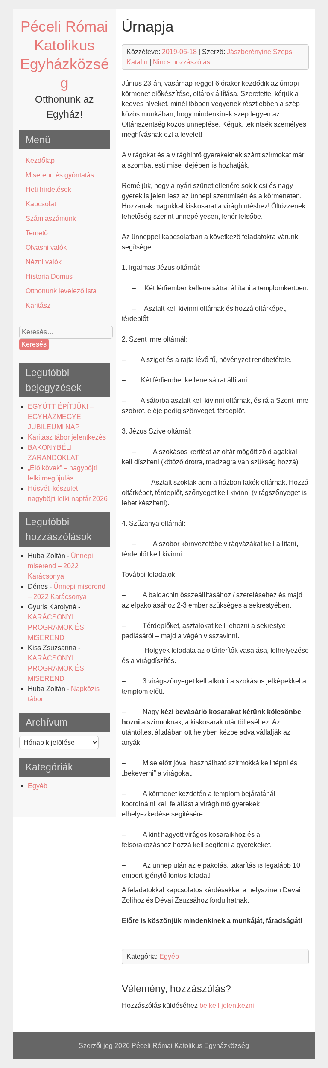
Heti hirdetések (48, 189)
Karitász (38, 305)
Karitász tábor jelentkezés (67, 437)
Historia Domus (49, 276)
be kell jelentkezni (226, 1005)
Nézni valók (44, 262)
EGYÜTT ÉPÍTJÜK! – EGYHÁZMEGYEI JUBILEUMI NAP (61, 417)
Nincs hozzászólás (181, 62)
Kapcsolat (41, 204)
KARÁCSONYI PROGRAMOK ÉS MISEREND (56, 627)
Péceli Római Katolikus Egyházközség (190, 1045)
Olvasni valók (46, 247)
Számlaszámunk (51, 218)
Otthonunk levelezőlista (61, 291)
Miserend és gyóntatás (60, 175)
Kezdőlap (40, 160)
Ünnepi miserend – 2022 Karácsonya (60, 566)
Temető (37, 233)
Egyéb (37, 786)
